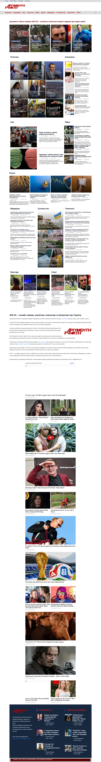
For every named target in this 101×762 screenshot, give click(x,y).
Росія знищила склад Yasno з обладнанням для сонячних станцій (78, 213)
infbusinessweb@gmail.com (23, 738)
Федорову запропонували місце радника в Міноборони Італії (37, 93)
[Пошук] (95, 12)
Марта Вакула (44, 224)
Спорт (78, 12)
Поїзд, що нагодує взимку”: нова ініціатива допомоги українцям (82, 85)
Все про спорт (15, 41)
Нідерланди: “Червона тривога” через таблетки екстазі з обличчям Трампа (51, 155)
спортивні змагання (23, 344)
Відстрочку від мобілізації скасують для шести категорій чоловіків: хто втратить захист (49, 259)
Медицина (51, 12)
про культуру (41, 342)
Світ (24, 12)
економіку (64, 318)
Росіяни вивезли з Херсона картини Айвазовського (42, 293)
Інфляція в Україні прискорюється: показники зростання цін (17, 196)
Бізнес (43, 12)
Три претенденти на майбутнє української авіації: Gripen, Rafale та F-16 (83, 137)
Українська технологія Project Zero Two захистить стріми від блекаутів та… (77, 230)
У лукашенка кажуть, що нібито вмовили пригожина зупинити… (52, 732)
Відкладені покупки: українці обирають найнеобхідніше (17, 93)
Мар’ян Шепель (79, 129)
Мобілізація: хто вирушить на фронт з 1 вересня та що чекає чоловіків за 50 (49, 221)
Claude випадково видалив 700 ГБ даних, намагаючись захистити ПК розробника (77, 222)
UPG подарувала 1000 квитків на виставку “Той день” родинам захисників (49, 240)
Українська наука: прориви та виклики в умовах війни (80, 195)
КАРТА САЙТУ (13, 1)
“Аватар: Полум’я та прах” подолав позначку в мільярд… (79, 748)
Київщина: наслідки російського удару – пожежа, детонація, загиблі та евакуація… (83, 146)
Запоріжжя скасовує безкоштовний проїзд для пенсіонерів (19, 111)
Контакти (27, 1)
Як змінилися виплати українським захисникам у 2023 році (83, 157)
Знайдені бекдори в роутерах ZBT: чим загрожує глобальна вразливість (76, 239)
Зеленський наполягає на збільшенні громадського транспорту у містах (37, 111)
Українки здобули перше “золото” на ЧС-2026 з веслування (80, 45)
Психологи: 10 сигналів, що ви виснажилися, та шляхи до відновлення (22, 230)
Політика (8, 12)
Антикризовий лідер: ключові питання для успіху (82, 106)
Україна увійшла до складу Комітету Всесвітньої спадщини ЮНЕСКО (30, 293)
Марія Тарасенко (16, 48)
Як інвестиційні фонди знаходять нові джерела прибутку (81, 96)
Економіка (17, 12)
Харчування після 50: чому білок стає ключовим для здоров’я (21, 221)
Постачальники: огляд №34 (18, 253)
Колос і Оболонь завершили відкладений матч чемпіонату (40, 45)
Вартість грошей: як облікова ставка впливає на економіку (81, 64)
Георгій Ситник (16, 76)
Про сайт (20, 1)
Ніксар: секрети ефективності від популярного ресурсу (20, 246)
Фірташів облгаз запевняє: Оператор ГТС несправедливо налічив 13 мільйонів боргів (54, 92)
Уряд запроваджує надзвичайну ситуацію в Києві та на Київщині (18, 74)
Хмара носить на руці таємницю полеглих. (83, 127)
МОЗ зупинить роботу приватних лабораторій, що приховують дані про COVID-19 (54, 73)
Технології (71, 12)
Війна (37, 12)
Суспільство (60, 12)
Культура (30, 12)
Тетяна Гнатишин (44, 135)
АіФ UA (6, 1)
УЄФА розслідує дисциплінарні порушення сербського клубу (19, 45)
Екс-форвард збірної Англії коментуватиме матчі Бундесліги (60, 45)
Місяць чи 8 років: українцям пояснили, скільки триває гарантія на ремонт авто (59, 196)
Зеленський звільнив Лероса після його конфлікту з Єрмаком (36, 74)
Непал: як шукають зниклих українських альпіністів (48, 133)
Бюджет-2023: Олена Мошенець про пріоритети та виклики (82, 74)
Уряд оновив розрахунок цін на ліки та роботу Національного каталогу (22, 213)
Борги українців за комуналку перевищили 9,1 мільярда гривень (39, 196)
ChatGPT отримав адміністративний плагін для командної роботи (54, 111)
